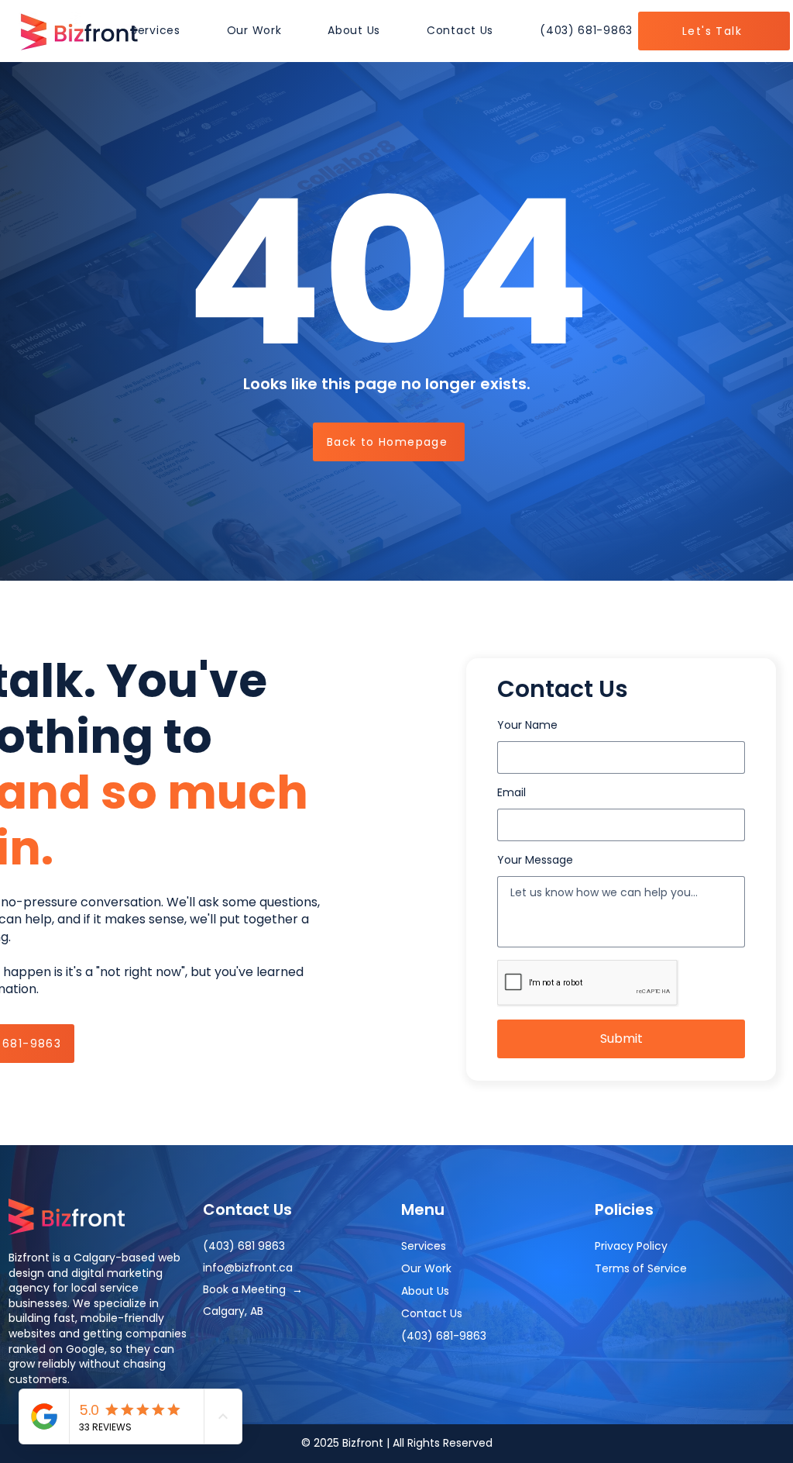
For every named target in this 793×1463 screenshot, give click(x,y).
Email (511, 792)
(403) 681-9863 (443, 1336)
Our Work (426, 1268)
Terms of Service (641, 1268)
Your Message (535, 859)
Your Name (527, 724)
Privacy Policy (631, 1246)
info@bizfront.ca (248, 1267)
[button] (156, 31)
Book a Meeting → (253, 1289)
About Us (425, 1291)
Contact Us (431, 1313)
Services (423, 1246)
